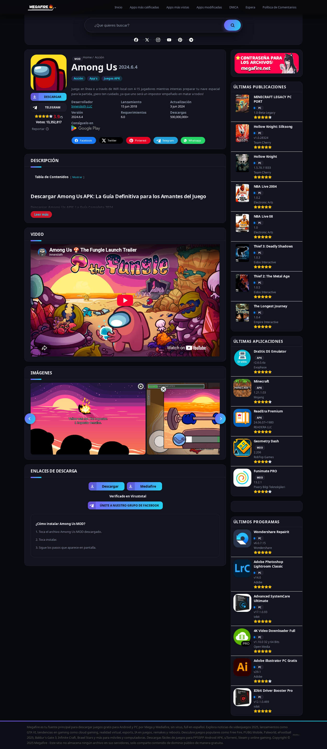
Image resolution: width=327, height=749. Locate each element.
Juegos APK (112, 78)
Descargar (52, 97)
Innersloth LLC (81, 106)
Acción (99, 57)
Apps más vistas (177, 7)
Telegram (168, 140)
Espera (250, 7)
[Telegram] (191, 39)
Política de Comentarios (279, 7)
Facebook (86, 140)
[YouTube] (169, 39)
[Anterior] (30, 418)
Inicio (118, 7)
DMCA (233, 7)
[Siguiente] (220, 418)
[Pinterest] (180, 39)
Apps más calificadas (144, 7)
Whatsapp (195, 140)
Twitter (112, 140)
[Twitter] (147, 39)
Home (87, 57)
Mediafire (148, 486)
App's (93, 78)
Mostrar (77, 177)
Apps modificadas (209, 7)
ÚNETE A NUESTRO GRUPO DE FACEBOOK (129, 505)
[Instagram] (158, 39)
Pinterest (140, 140)
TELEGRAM (52, 107)
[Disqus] (125, 630)
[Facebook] (136, 39)
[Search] (232, 25)
